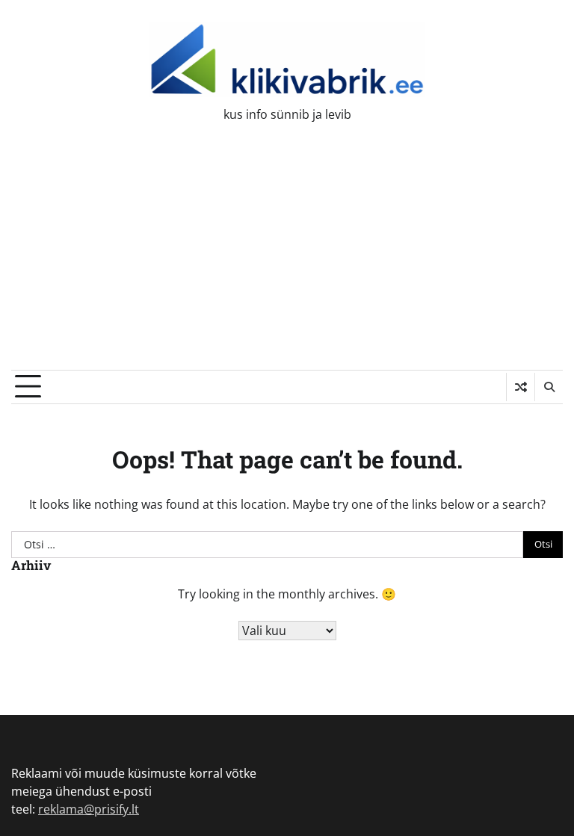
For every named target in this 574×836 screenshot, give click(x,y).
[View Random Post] (520, 387)
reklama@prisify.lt (88, 809)
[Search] (548, 387)
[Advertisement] (287, 257)
